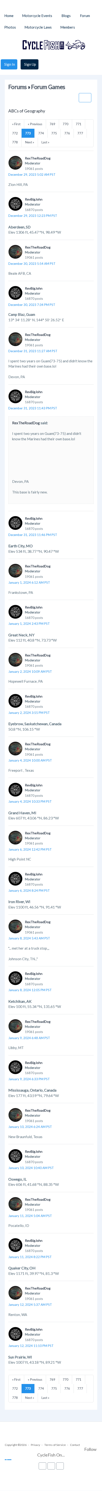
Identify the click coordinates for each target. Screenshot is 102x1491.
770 (65, 124)
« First (16, 124)
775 (54, 133)
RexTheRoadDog (38, 158)
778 (15, 142)
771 (78, 124)
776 (67, 133)
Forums (17, 86)
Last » (45, 142)
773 (28, 133)
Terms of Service (55, 1445)
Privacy (35, 1445)
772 (15, 133)
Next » (29, 142)
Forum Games (48, 86)
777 (80, 133)
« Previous (35, 124)
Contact (75, 1445)
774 (41, 133)
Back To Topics (85, 97)
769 (52, 124)
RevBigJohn (33, 199)
